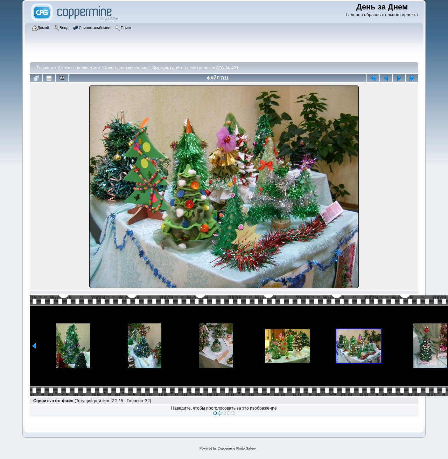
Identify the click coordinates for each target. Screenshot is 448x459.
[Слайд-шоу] (62, 78)
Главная (45, 68)
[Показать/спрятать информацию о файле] (49, 78)
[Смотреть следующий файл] (399, 78)
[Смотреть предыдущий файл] (386, 78)
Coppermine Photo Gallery (237, 448)
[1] (215, 413)
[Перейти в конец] (412, 78)
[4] (228, 413)
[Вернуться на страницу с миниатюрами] (36, 78)
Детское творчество (77, 68)
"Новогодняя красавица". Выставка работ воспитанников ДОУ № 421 (170, 68)
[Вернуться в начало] (373, 78)
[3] (224, 413)
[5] (233, 413)
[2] (219, 413)
